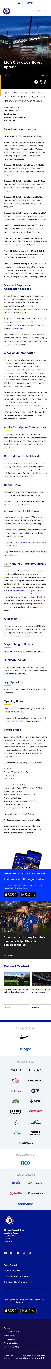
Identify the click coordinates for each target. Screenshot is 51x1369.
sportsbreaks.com (38, 604)
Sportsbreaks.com (12, 577)
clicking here (17, 328)
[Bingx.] (30, 3)
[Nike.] (21, 3)
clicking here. (18, 712)
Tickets (7, 75)
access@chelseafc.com (14, 309)
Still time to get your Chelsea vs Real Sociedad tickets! (16, 991)
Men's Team (9, 955)
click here (22, 542)
